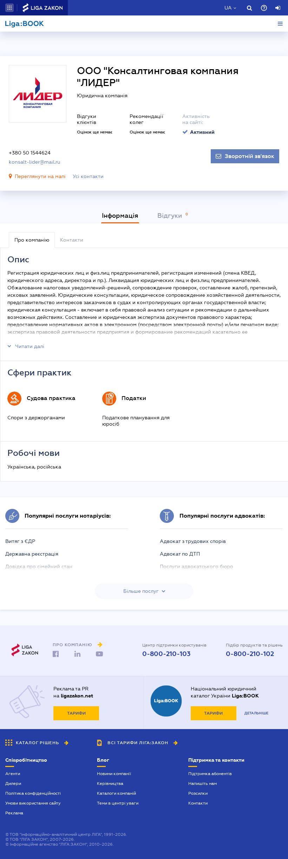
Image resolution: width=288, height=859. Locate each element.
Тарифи (76, 713)
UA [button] (228, 8)
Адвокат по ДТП (180, 554)
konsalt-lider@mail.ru (34, 162)
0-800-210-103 (166, 654)
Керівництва (110, 783)
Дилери (13, 783)
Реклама (14, 813)
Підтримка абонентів (210, 773)
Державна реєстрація (31, 554)
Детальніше (256, 713)
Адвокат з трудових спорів (193, 541)
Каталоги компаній (116, 793)
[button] (9, 8)
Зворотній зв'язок (249, 156)
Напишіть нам (202, 783)
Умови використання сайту (33, 803)
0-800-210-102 (250, 654)
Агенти (12, 773)
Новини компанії (114, 773)
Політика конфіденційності (33, 793)
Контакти (198, 803)
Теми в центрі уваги (117, 803)
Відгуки (170, 215)
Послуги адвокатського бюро (196, 566)
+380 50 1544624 (30, 153)
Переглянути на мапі (40, 176)
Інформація (120, 215)
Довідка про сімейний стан (38, 566)
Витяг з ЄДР (20, 541)
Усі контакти (88, 176)
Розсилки (198, 793)
